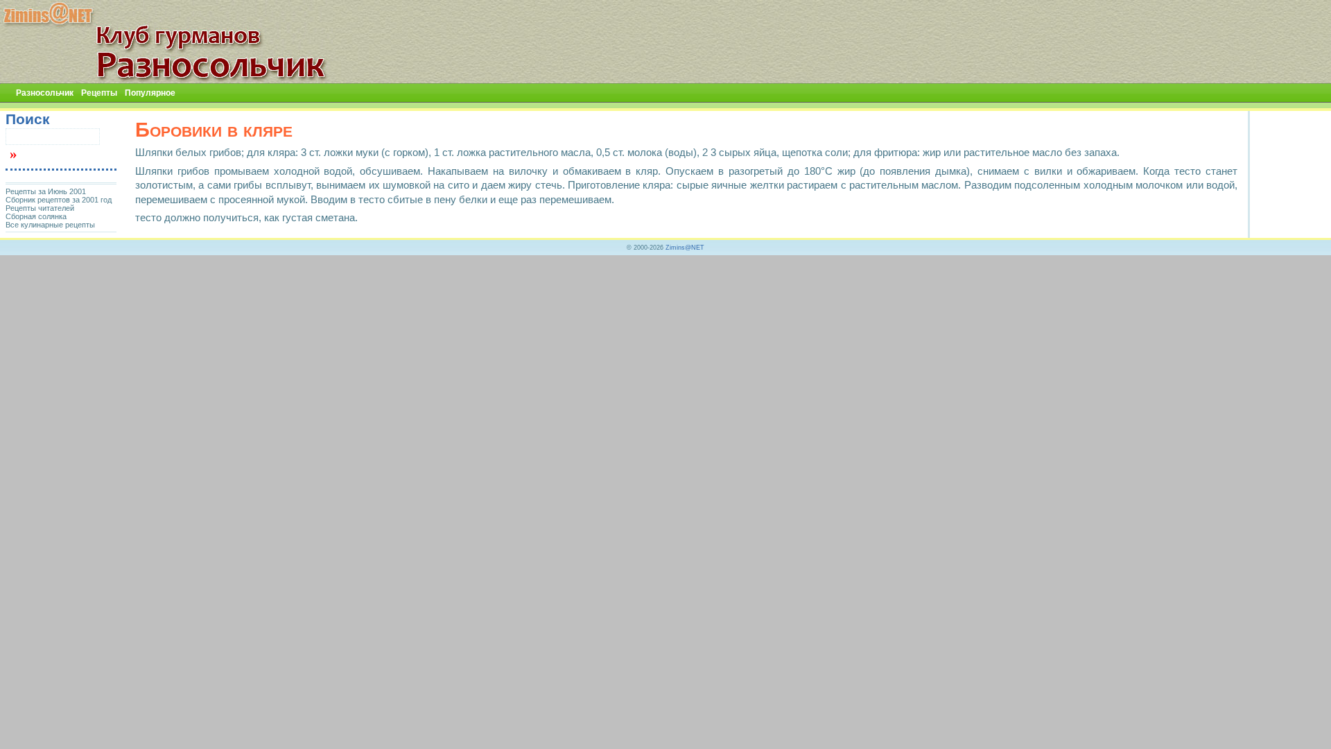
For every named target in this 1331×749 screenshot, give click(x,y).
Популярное (150, 93)
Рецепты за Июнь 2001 (46, 191)
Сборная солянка (36, 216)
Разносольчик (44, 93)
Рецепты (99, 93)
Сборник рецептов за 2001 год (59, 200)
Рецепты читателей (40, 208)
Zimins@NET (685, 247)
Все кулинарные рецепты (50, 225)
